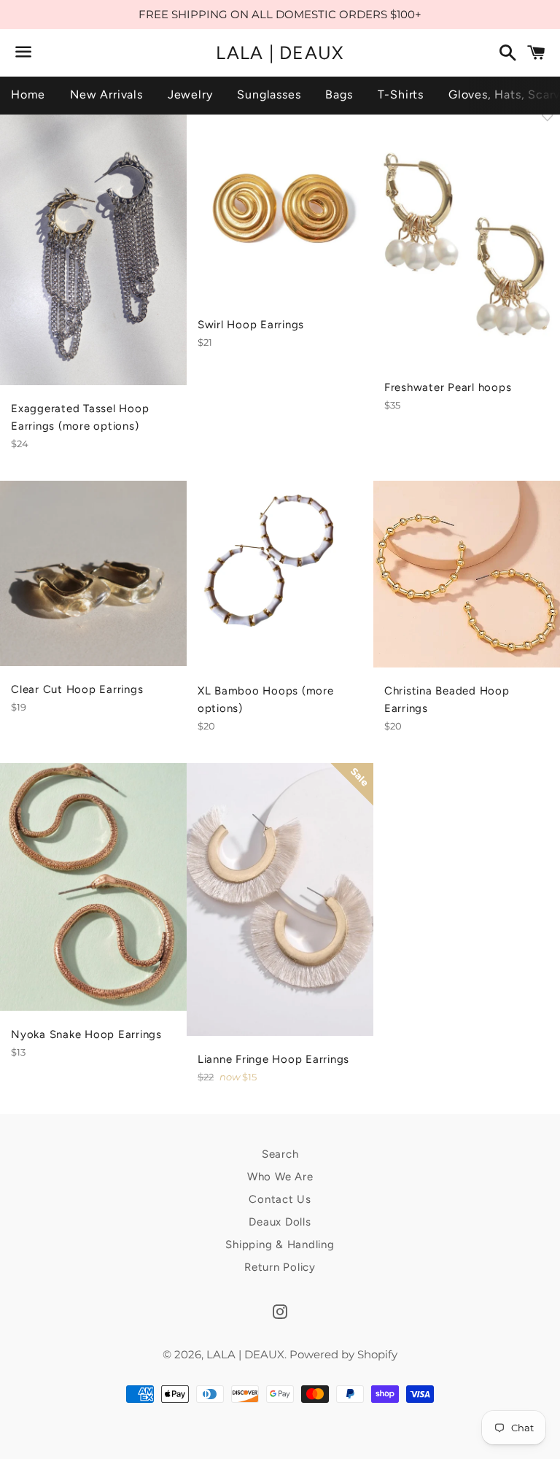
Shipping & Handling (279, 1244)
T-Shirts (401, 94)
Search (280, 1154)
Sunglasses (268, 94)
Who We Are (280, 1176)
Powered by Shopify (343, 1354)
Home (28, 94)
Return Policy (280, 1267)
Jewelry (190, 94)
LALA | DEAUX (279, 52)
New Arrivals (106, 94)
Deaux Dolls (280, 1221)
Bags (338, 94)
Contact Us (280, 1199)
